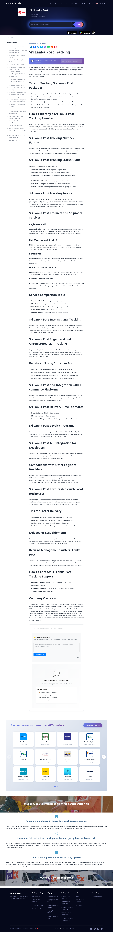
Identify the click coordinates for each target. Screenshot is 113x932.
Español (67, 928)
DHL (67, 3)
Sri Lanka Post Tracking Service (17, 64)
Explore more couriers (93, 725)
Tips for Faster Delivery (15, 125)
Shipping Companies (52, 896)
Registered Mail (15, 71)
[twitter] (98, 929)
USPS (50, 3)
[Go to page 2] (57, 786)
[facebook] (91, 929)
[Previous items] (9, 757)
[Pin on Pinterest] (55, 47)
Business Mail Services (17, 82)
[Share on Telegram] (38, 47)
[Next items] (104, 757)
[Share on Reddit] (51, 47)
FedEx (62, 3)
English (62, 928)
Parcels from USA (37, 909)
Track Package (36, 896)
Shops (83, 3)
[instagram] (95, 929)
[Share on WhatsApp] (48, 47)
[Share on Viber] (45, 47)
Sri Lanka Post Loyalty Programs (18, 109)
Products (90, 3)
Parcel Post (14, 76)
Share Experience (40, 654)
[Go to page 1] (55, 786)
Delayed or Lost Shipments (16, 128)
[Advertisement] (95, 66)
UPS (56, 3)
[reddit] (102, 929)
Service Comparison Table (16, 85)
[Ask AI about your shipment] (93, 32)
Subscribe (79, 905)
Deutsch (72, 928)
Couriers (8, 38)
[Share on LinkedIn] (31, 47)
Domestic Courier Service (18, 79)
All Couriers (74, 3)
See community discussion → (71, 61)
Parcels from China (37, 905)
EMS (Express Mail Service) (18, 74)
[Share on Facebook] (34, 47)
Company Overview (14, 140)
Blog (77, 896)
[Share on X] (41, 47)
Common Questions (96, 896)
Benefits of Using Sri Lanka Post (18, 97)
